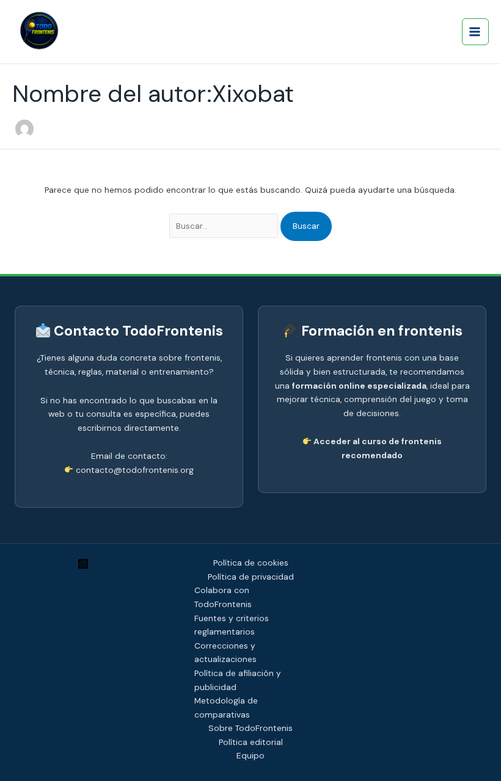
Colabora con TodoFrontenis (223, 597)
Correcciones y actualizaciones (225, 652)
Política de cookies (250, 562)
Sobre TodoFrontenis (250, 727)
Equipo (250, 755)
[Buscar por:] (225, 225)
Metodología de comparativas (226, 707)
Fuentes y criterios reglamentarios (231, 625)
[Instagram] (83, 563)
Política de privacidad (251, 576)
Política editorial (251, 741)
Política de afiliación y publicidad (237, 680)
